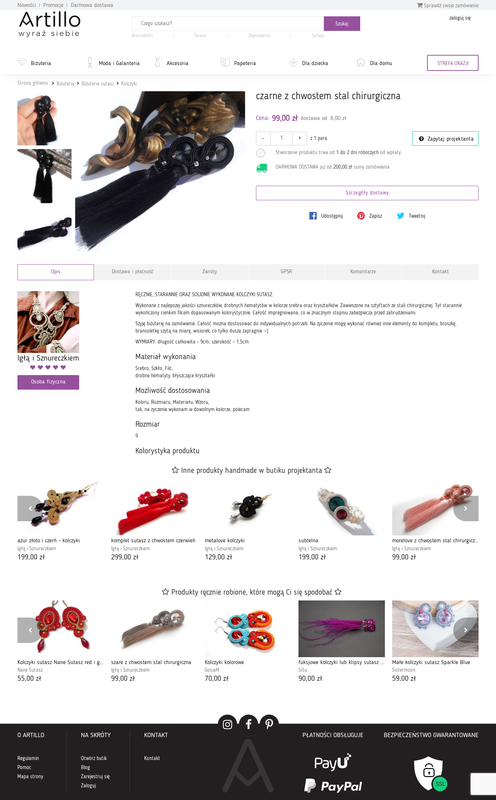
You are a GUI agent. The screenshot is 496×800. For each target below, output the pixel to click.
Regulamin (28, 758)
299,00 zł (125, 557)
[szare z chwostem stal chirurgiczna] (154, 628)
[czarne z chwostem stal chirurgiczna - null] (44, 118)
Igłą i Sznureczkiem (36, 548)
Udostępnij (331, 216)
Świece (200, 35)
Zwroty (209, 272)
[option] (60, 521)
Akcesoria (177, 64)
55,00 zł (29, 679)
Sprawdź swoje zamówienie (451, 5)
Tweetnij (416, 216)
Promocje (53, 5)
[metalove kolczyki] (248, 507)
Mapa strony (30, 776)
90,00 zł (310, 679)
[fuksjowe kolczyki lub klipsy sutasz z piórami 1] (341, 628)
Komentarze (363, 272)
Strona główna (32, 83)
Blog (85, 767)
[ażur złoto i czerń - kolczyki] (60, 507)
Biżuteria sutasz (98, 84)
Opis (55, 272)
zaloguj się (460, 18)
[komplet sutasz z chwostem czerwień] (154, 507)
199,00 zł (31, 557)
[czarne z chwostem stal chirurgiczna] (160, 176)
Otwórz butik (94, 758)
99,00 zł (404, 557)
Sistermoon (403, 670)
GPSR (286, 272)
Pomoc (24, 767)
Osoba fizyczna (48, 382)
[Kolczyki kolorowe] (248, 628)
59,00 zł (404, 679)
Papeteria (245, 64)
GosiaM (212, 670)
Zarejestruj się (95, 776)
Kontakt (440, 272)
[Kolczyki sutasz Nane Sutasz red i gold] (60, 628)
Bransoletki (142, 35)
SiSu (302, 670)
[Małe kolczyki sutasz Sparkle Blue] (435, 628)
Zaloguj (88, 785)
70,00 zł (217, 679)
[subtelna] (341, 507)
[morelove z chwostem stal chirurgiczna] (435, 507)
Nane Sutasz (29, 670)
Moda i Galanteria (119, 64)
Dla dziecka (315, 64)
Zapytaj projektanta (449, 139)
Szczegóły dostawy (367, 193)
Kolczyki (129, 84)
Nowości (26, 5)
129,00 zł (218, 557)
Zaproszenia (259, 35)
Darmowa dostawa (92, 5)
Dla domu (381, 64)
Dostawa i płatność (133, 272)
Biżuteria (41, 64)
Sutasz (318, 35)
